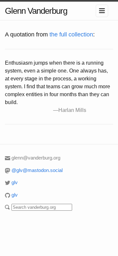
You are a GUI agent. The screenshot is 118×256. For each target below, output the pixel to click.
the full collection (71, 34)
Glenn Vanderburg (36, 11)
